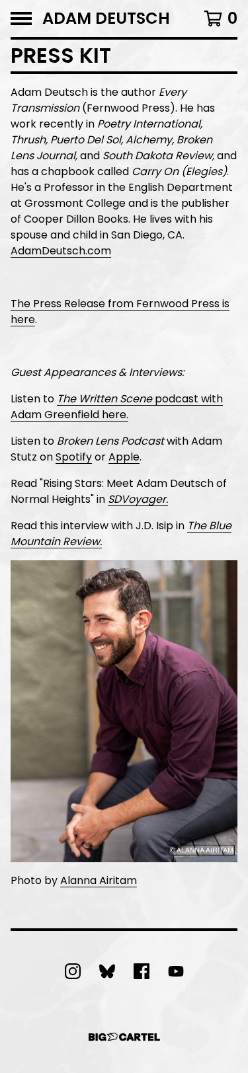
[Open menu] (21, 18)
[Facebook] (141, 971)
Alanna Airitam (98, 880)
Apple (124, 456)
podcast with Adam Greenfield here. (117, 406)
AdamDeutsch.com (61, 250)
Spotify (74, 456)
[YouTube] (176, 971)
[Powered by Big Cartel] (124, 1037)
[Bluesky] (107, 971)
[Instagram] (73, 971)
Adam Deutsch (106, 18)
